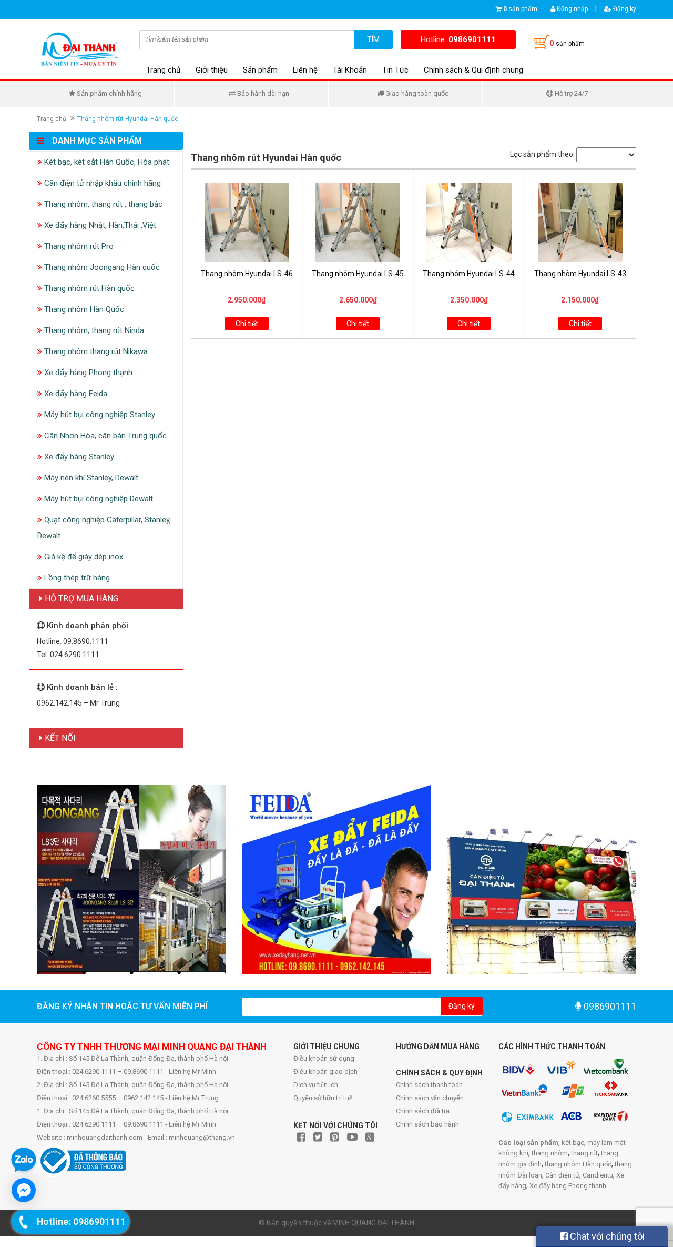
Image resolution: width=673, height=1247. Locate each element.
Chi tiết (247, 323)
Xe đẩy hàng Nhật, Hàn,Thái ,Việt (99, 225)
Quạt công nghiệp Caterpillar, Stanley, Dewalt (104, 527)
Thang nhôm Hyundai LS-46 (247, 273)
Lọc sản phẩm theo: (542, 154)
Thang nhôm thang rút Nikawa (95, 351)
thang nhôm (550, 1153)
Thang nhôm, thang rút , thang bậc (102, 204)
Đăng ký (623, 9)
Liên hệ (305, 70)
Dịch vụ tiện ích (315, 1085)
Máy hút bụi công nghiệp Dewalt (97, 499)
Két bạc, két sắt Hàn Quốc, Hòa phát (105, 162)
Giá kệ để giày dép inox (82, 556)
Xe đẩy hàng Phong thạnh (87, 372)
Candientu (598, 1175)
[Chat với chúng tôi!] (24, 1190)
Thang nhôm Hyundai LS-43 (580, 273)
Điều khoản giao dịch (325, 1071)
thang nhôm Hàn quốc (578, 1164)
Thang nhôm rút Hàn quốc (88, 288)
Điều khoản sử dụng (323, 1058)
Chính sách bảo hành (427, 1124)
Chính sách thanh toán (429, 1085)
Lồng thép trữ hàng (76, 577)
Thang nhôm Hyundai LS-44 (469, 273)
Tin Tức (395, 70)
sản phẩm (520, 9)
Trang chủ (163, 70)
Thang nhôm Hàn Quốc (83, 309)
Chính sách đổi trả (423, 1111)
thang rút (584, 1153)
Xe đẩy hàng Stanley (78, 456)
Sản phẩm (260, 70)
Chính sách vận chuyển (430, 1098)
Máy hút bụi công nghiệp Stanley (98, 414)
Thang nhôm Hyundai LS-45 (358, 273)
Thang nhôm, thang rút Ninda (93, 330)
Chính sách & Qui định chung (473, 70)
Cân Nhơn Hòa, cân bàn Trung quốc (104, 435)
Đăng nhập (571, 9)
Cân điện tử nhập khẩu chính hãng (101, 183)
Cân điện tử (562, 1175)
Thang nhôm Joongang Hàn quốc (101, 267)
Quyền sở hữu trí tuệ (322, 1098)
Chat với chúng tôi (606, 1236)
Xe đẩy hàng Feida (74, 393)
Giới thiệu (212, 70)
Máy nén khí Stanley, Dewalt (90, 477)
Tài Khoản (350, 70)
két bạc (573, 1143)
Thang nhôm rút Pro (78, 246)
